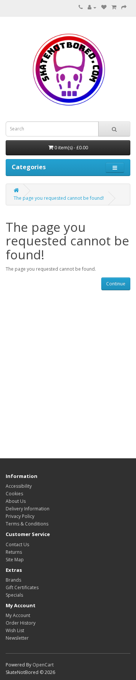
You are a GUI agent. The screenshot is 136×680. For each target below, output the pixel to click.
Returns (14, 552)
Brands (13, 580)
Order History (21, 623)
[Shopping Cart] (113, 7)
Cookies (14, 493)
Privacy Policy (20, 516)
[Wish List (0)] (104, 7)
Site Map (15, 559)
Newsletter (17, 638)
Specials (14, 595)
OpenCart (43, 665)
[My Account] (92, 7)
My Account (18, 615)
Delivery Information (27, 508)
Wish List (15, 630)
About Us (16, 501)
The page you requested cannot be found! (59, 198)
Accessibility (19, 486)
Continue (115, 283)
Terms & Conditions (27, 524)
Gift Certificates (22, 587)
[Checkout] (124, 7)
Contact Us (17, 544)
